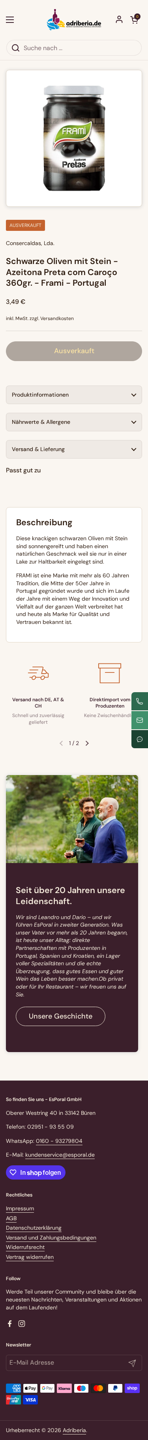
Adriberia (74, 1430)
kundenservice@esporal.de (60, 1154)
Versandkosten (57, 318)
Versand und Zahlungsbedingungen (51, 1237)
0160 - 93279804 (59, 1140)
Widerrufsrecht (25, 1247)
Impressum (20, 1208)
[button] (134, 20)
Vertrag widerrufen (30, 1256)
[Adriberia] (74, 20)
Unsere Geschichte (60, 1016)
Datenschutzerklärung (34, 1227)
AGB (11, 1218)
